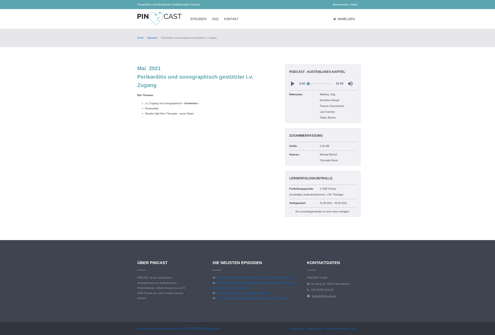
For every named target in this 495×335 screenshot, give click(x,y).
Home (140, 38)
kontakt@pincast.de (324, 295)
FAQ (215, 19)
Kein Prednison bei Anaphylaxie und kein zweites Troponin (252, 298)
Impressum (297, 328)
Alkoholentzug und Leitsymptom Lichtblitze (243, 293)
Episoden (198, 19)
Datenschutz (314, 328)
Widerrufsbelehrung (336, 328)
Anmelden (346, 19)
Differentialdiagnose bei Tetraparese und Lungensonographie (254, 277)
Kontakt (231, 19)
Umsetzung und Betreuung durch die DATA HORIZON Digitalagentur (179, 328)
